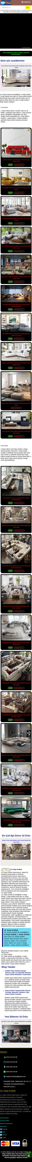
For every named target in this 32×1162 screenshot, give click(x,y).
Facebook (4, 1129)
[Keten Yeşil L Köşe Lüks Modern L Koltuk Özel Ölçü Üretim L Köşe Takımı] (16, 274)
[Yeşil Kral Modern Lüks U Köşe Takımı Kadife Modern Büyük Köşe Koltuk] (16, 817)
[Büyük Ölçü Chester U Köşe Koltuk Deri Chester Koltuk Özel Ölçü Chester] (16, 712)
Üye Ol (23, 47)
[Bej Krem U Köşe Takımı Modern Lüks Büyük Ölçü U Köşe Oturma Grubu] (16, 752)
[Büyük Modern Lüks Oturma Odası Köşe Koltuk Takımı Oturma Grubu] (16, 640)
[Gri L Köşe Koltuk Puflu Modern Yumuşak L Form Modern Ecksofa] (16, 215)
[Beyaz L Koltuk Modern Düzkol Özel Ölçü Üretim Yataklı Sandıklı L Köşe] (16, 360)
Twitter (4, 1132)
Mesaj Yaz (28, 1153)
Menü (27, 2)
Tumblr (4, 1137)
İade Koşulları (3, 1126)
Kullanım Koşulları (4, 1117)
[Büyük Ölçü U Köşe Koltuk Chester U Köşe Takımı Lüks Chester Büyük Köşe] (16, 563)
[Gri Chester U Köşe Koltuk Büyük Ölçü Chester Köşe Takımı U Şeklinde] (16, 603)
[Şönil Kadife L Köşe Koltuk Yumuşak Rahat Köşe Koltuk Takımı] (16, 185)
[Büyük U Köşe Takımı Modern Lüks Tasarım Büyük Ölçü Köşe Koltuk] (16, 523)
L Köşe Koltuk (4, 107)
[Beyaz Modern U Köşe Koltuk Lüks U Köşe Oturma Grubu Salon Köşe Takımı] (16, 785)
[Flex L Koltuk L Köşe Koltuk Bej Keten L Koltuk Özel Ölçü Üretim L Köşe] (16, 243)
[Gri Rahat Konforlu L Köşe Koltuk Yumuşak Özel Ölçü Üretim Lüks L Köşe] (16, 331)
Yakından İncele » (19, 164)
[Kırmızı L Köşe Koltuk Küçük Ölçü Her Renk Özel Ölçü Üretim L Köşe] (16, 157)
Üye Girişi (27, 47)
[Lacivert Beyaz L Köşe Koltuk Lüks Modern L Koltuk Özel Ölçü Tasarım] (16, 428)
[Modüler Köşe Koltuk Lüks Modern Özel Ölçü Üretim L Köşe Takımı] (16, 400)
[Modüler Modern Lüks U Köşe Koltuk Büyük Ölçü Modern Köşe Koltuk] (16, 680)
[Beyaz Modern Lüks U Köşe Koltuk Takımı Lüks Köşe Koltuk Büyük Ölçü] (16, 495)
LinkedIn (4, 1134)
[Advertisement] (16, 30)
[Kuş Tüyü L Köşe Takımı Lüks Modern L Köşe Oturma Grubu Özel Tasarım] (16, 302)
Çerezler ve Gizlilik (4, 1120)
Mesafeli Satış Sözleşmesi (6, 1123)
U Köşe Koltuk (4, 445)
